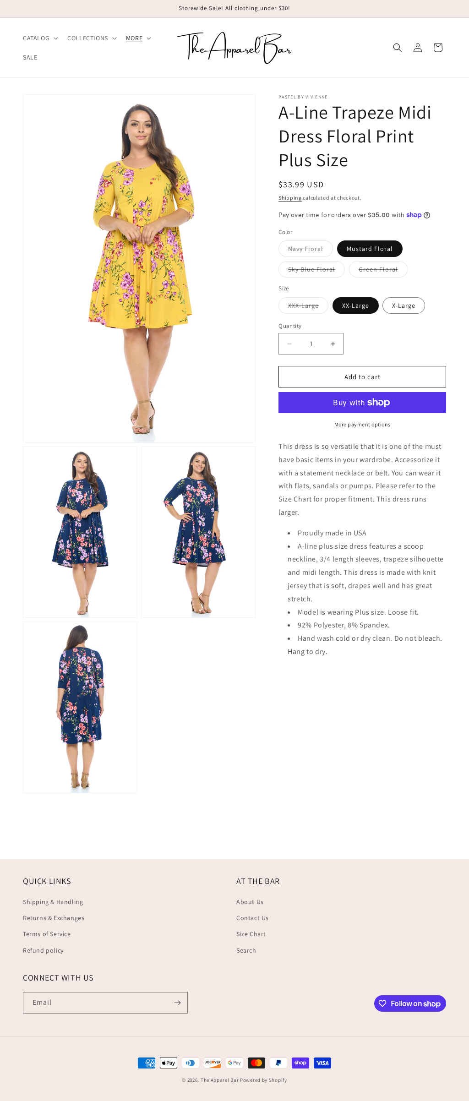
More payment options (362, 424)
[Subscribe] (177, 1003)
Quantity (289, 326)
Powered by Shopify (263, 1080)
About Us (250, 902)
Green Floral (383, 271)
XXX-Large (308, 307)
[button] (39, 38)
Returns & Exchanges (53, 918)
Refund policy (43, 950)
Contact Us (252, 918)
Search (246, 950)
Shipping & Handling (53, 902)
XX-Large (355, 305)
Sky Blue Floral (316, 271)
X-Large (403, 305)
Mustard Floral (370, 249)
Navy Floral (310, 250)
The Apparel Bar (220, 1080)
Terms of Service (47, 934)
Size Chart (251, 934)
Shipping (290, 197)
